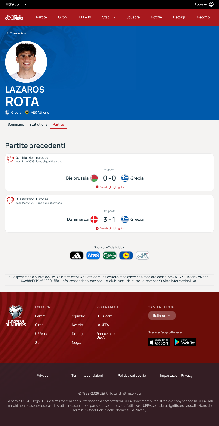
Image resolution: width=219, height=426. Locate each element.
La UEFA (102, 324)
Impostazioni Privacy (176, 375)
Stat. (39, 342)
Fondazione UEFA (105, 335)
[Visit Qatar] (142, 255)
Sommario (16, 124)
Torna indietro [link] (18, 33)
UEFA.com (104, 316)
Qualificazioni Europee (14, 17)
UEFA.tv (41, 333)
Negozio (78, 342)
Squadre (78, 316)
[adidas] (77, 255)
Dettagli (78, 333)
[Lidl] (126, 255)
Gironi (39, 324)
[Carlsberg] (110, 255)
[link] (41, 17)
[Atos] (93, 255)
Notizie (77, 324)
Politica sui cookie (132, 375)
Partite (58, 124)
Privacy (42, 375)
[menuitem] (41, 17)
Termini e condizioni (87, 375)
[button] (108, 17)
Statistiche (38, 124)
